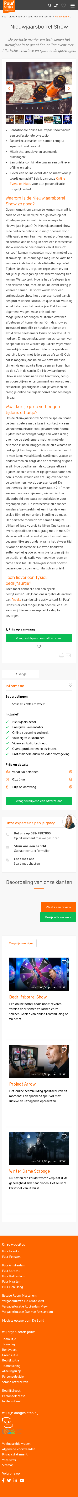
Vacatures (9, 1460)
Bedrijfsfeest (11, 1390)
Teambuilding (11, 1366)
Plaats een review (58, 907)
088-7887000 (41, 833)
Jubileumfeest (12, 1401)
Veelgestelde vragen (16, 1443)
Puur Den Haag (12, 1287)
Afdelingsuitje (12, 1371)
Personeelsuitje (13, 1376)
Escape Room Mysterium (19, 1295)
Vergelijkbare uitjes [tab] (21, 943)
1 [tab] (17, 108)
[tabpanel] (39, 88)
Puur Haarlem (11, 1281)
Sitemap (8, 1465)
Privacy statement (15, 1454)
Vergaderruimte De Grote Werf (23, 1301)
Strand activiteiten (15, 1382)
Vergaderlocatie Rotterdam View (25, 1306)
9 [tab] (58, 108)
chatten (34, 863)
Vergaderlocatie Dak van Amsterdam (27, 1311)
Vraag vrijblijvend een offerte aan (39, 638)
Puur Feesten (11, 1256)
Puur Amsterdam (13, 1265)
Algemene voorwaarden (18, 1449)
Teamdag (8, 1344)
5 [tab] (37, 108)
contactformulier (37, 850)
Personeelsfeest (14, 1396)
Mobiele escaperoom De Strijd (23, 1320)
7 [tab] (48, 108)
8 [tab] (53, 108)
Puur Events (10, 1251)
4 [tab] (32, 108)
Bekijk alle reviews (58, 917)
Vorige (23, 674)
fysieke (16, 599)
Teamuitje (9, 1339)
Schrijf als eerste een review (28, 704)
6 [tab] (43, 108)
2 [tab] (22, 108)
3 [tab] (27, 108)
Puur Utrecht (11, 1271)
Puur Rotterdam (13, 1276)
